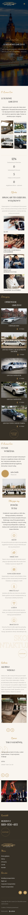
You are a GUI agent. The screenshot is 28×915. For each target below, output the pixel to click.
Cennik (3, 865)
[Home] (9, 4)
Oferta (3, 859)
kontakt (22, 653)
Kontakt (5, 832)
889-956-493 (9, 824)
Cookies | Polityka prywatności (9, 908)
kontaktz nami (14, 434)
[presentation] (8, 730)
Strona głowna (5, 856)
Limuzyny (4, 862)
